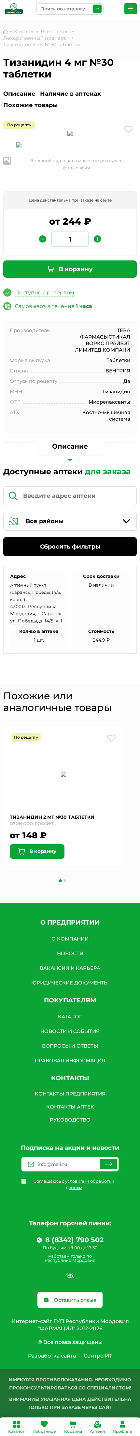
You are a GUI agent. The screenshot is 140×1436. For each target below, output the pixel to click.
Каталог (16, 1431)
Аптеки (97, 1431)
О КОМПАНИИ (70, 939)
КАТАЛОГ (70, 1016)
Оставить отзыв (74, 1300)
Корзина (73, 1431)
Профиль (122, 1431)
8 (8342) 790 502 (74, 1240)
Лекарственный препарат (36, 38)
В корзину (75, 269)
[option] (70, 135)
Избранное (44, 1431)
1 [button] (60, 880)
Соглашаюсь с (74, 1184)
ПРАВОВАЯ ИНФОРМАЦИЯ (70, 1060)
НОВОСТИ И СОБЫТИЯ (70, 1031)
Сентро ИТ (98, 1356)
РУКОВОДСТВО (70, 1120)
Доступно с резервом (44, 292)
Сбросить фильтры (70, 546)
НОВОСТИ (70, 953)
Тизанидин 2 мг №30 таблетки (52, 817)
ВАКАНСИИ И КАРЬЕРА (70, 968)
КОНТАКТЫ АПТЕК (70, 1107)
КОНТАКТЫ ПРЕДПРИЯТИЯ (70, 1094)
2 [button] (64, 880)
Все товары (55, 31)
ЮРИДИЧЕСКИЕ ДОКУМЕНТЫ (70, 983)
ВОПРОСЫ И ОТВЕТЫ (70, 1046)
